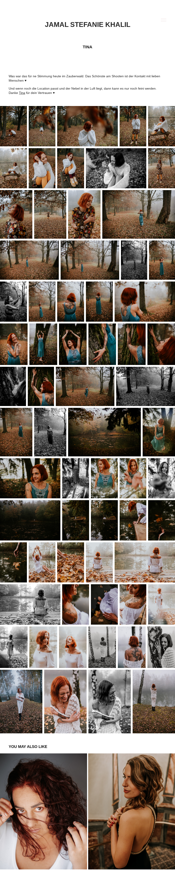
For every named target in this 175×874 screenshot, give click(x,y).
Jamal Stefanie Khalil (87, 24)
